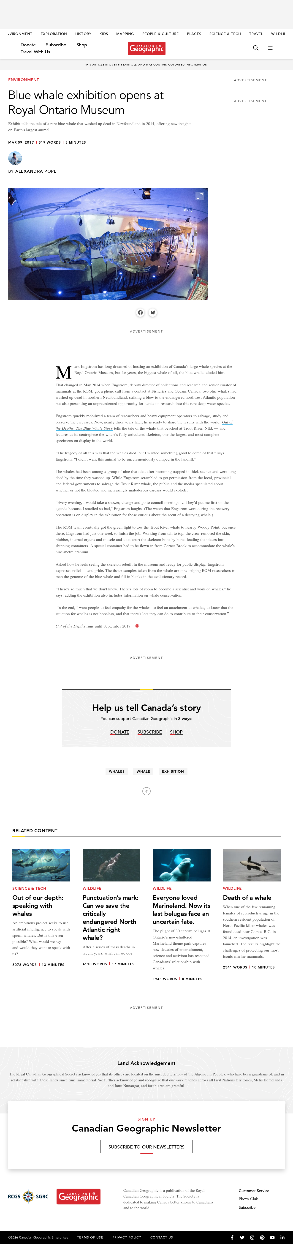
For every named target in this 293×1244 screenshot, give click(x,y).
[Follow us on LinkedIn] (282, 1237)
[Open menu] (270, 48)
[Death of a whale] (252, 919)
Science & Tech (225, 34)
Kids (104, 34)
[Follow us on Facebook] (232, 1237)
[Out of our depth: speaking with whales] (41, 919)
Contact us (161, 1237)
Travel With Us (35, 52)
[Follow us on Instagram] (252, 1237)
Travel (256, 34)
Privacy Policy (126, 1237)
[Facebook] (140, 312)
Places (194, 34)
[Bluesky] (153, 312)
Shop (81, 45)
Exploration (54, 34)
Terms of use (90, 1237)
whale (143, 771)
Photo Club (248, 1199)
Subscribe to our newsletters (146, 1147)
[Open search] (255, 48)
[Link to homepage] (146, 48)
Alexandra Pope (36, 171)
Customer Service (254, 1190)
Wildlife (279, 34)
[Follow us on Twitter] (242, 1237)
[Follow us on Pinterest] (262, 1237)
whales (117, 771)
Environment (18, 34)
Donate (28, 45)
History (83, 34)
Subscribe (56, 45)
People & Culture (160, 34)
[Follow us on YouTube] (272, 1237)
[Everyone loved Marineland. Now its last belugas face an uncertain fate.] (182, 919)
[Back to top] (146, 791)
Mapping (125, 34)
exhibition (173, 771)
